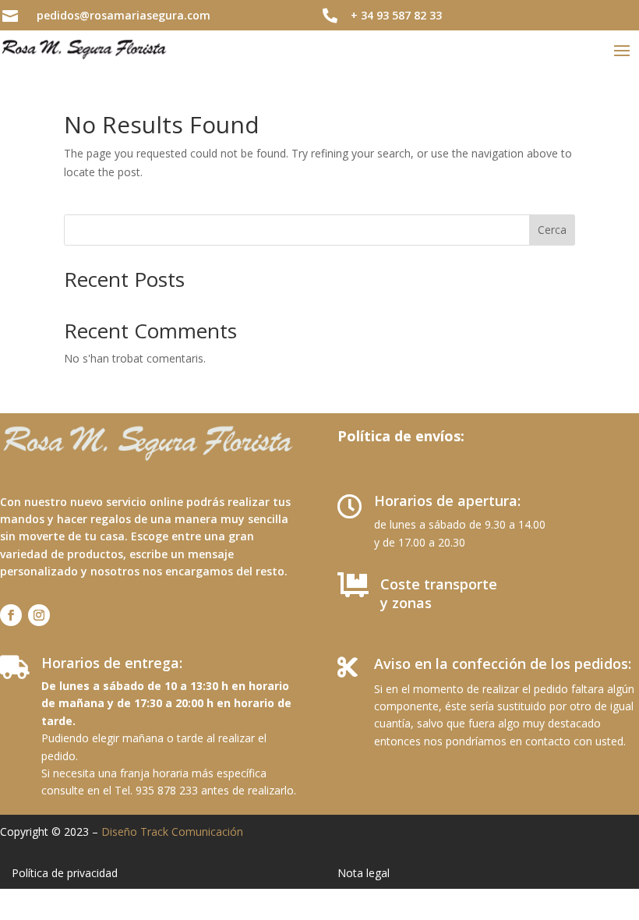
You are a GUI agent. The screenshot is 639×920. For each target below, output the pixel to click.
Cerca (552, 229)
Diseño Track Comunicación (172, 831)
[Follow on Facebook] (11, 615)
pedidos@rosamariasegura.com (123, 15)
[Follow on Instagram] (39, 615)
